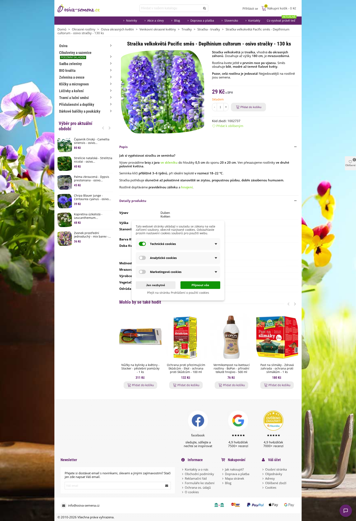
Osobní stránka (276, 469)
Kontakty (254, 20)
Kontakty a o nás (196, 469)
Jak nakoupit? (234, 469)
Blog (177, 20)
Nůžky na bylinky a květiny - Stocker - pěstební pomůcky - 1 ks (140, 368)
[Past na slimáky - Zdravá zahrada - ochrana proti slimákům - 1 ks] (277, 337)
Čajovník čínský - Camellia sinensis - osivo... (91, 141)
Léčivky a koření (71, 91)
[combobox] (170, 8)
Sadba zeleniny (70, 64)
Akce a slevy (155, 20)
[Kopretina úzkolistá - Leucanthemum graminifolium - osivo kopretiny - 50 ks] (64, 220)
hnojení (187, 187)
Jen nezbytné (155, 285)
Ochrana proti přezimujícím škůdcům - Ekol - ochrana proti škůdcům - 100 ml (186, 368)
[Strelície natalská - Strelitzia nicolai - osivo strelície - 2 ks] (64, 163)
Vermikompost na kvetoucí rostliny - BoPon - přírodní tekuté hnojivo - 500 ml (231, 368)
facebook (198, 435)
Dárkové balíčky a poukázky (79, 111)
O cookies (192, 492)
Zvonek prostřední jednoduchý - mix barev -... (92, 234)
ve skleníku (169, 162)
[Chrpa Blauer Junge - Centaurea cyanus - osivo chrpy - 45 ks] (64, 201)
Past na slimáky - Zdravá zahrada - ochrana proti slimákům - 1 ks (277, 368)
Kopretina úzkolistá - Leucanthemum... (88, 216)
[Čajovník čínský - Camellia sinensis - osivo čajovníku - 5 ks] (64, 145)
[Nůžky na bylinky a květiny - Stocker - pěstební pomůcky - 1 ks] (140, 337)
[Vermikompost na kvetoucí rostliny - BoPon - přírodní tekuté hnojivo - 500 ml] (231, 337)
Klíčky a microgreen (74, 84)
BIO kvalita (67, 70)
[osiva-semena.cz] (82, 8)
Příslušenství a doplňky (76, 104)
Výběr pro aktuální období (75, 126)
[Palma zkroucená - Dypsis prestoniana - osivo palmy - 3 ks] (64, 182)
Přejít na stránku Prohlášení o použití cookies (178, 292)
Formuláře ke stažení (199, 483)
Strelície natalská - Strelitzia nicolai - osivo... (93, 159)
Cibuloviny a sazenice (75, 54)
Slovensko (231, 20)
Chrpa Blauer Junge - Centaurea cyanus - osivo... (92, 197)
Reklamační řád (196, 478)
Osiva (63, 46)
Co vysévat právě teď (281, 19)
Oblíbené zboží (275, 483)
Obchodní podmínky (199, 474)
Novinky (131, 20)
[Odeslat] (204, 8)
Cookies (270, 487)
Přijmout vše (200, 285)
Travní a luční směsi (74, 98)
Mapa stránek (234, 478)
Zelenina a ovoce (71, 77)
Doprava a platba (202, 20)
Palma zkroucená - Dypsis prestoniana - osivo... (91, 178)
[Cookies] (263, 487)
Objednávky (273, 474)
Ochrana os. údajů (198, 487)
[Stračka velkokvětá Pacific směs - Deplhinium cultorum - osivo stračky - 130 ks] (162, 91)
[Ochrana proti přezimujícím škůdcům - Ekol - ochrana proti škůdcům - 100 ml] (186, 337)
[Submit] (167, 485)
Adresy (270, 478)
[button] (103, 128)
